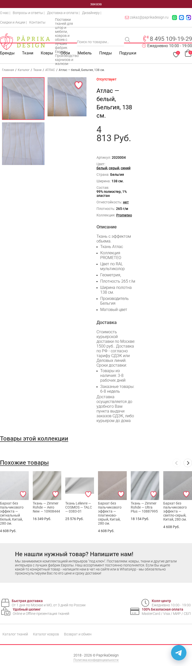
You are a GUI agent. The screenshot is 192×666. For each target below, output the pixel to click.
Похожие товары (24, 462)
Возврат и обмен (78, 634)
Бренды (7, 53)
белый (101, 168)
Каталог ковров (46, 634)
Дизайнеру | (91, 13)
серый (114, 168)
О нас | (5, 13)
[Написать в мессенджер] (178, 652)
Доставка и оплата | (63, 13)
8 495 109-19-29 (171, 38)
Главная (8, 70)
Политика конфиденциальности (96, 660)
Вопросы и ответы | (28, 13)
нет (126, 202)
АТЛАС (50, 70)
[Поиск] (128, 40)
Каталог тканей (15, 634)
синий (125, 168)
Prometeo (124, 215)
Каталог (24, 70)
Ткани (37, 70)
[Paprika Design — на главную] (25, 41)
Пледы (105, 53)
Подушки (127, 53)
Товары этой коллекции (34, 438)
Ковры (47, 53)
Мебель (85, 53)
